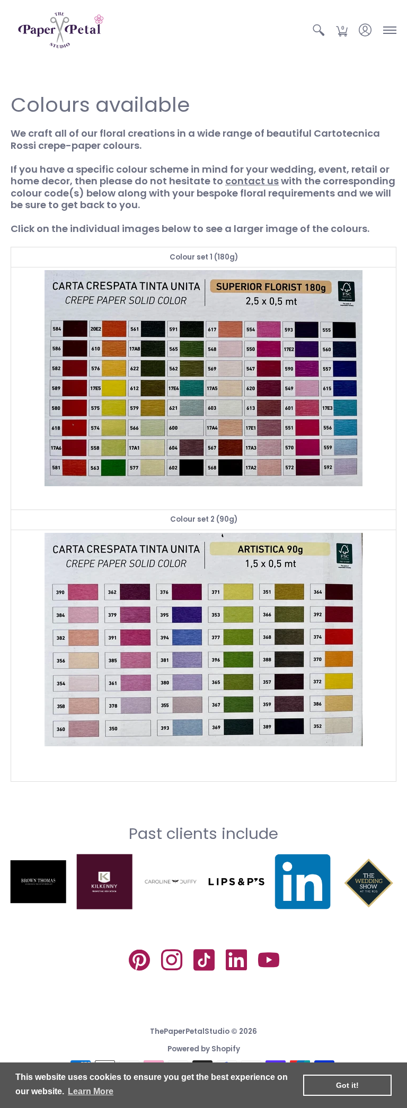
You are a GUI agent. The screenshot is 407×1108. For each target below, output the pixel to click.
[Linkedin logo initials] (303, 881)
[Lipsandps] (236, 881)
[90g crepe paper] (203, 639)
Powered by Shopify (203, 1049)
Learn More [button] (90, 1091)
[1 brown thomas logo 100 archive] (38, 882)
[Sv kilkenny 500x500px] (104, 881)
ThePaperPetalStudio (189, 1031)
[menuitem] (318, 30)
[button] (318, 30)
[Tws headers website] (368, 881)
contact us (252, 180)
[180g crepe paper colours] (203, 378)
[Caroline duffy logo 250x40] (170, 881)
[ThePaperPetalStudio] (61, 30)
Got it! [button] (347, 1085)
